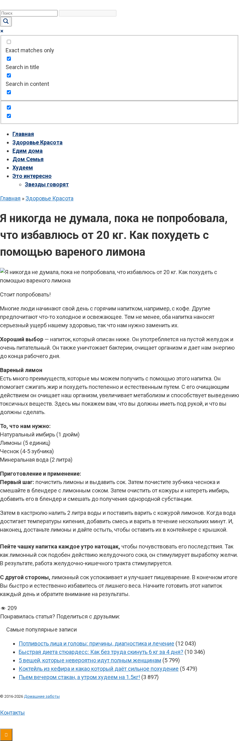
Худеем (22, 167)
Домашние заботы (42, 696)
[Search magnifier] (6, 21)
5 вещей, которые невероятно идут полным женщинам (90, 660)
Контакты (12, 712)
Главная (23, 134)
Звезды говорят (47, 184)
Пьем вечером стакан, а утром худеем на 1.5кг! (79, 677)
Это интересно (32, 176)
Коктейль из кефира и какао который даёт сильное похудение (99, 668)
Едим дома (27, 150)
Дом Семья (28, 159)
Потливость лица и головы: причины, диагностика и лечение (96, 643)
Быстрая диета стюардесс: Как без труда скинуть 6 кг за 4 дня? (101, 652)
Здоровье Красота (37, 142)
